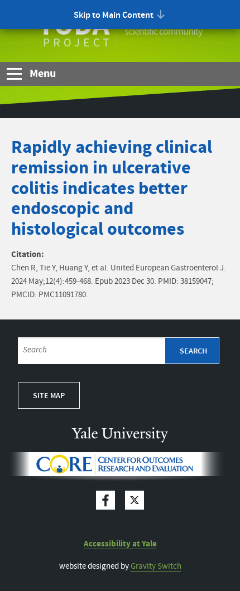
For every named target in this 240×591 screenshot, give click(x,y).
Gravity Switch (156, 566)
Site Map (49, 396)
